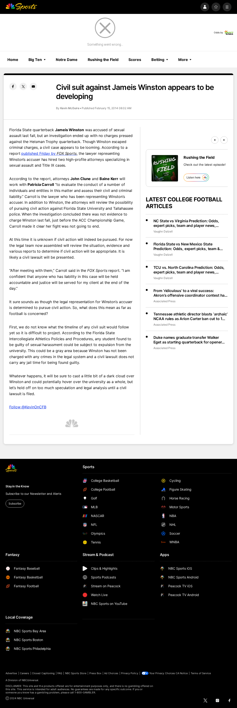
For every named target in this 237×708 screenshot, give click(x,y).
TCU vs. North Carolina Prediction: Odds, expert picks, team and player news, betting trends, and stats (189, 269)
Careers (24, 673)
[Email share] (33, 86)
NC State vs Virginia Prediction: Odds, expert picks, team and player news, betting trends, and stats (186, 223)
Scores (134, 59)
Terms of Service (201, 673)
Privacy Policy (129, 673)
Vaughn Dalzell (163, 231)
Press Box (95, 673)
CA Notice (182, 673)
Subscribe (15, 503)
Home (12, 59)
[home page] (21, 7)
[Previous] (214, 140)
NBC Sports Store (76, 673)
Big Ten (35, 59)
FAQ (59, 673)
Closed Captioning (43, 673)
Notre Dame (67, 59)
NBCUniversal (30, 680)
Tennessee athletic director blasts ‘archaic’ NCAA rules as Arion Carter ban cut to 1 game (190, 316)
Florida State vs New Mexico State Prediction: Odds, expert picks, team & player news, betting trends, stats (186, 246)
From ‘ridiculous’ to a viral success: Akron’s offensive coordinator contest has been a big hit (190, 293)
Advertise (11, 673)
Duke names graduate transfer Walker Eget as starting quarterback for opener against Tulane (187, 339)
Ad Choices (111, 673)
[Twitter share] (23, 86)
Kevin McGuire (69, 108)
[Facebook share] (13, 86)
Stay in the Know (17, 486)
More (183, 59)
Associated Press (164, 301)
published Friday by (49, 153)
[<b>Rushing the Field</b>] (165, 168)
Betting (157, 59)
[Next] (224, 140)
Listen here (194, 177)
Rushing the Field (103, 59)
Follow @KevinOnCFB (27, 407)
